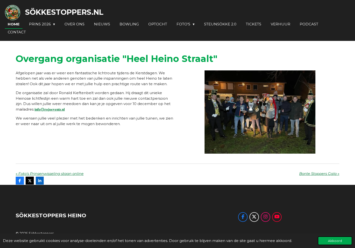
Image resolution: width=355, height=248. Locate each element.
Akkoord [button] (335, 241)
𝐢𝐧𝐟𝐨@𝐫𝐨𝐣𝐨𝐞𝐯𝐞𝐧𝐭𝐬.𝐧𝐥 (50, 109)
